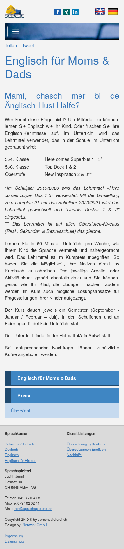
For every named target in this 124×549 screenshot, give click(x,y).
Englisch (12, 454)
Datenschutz (14, 541)
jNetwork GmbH (34, 524)
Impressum (14, 535)
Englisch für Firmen (20, 460)
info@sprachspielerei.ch (33, 508)
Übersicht (20, 410)
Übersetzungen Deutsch (86, 443)
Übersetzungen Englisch (86, 449)
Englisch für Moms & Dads (46, 378)
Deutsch (11, 449)
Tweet (28, 45)
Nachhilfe (74, 454)
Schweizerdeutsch (19, 443)
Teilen (11, 45)
